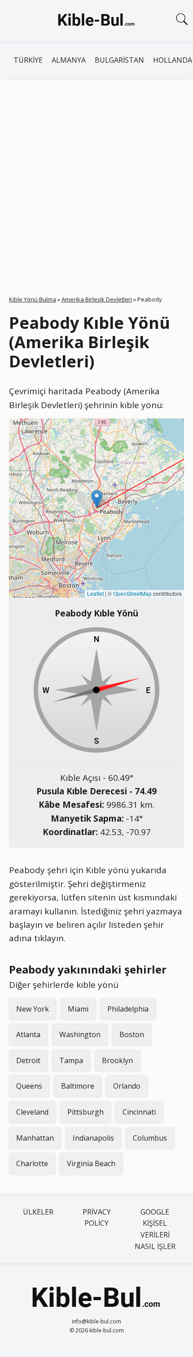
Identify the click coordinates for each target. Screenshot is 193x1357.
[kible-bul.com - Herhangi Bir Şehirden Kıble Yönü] (96, 21)
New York (32, 1009)
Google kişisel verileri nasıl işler (155, 1229)
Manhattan (35, 1138)
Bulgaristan (119, 60)
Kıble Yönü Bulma (32, 299)
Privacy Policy (97, 1217)
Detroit (28, 1060)
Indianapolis (93, 1138)
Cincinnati (139, 1112)
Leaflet (95, 593)
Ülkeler (38, 1212)
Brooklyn (117, 1060)
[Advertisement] (96, 178)
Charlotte (32, 1163)
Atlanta (28, 1034)
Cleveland (32, 1112)
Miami (78, 1009)
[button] (96, 499)
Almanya (69, 60)
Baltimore (77, 1086)
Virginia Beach (91, 1163)
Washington (80, 1034)
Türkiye (28, 60)
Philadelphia (128, 1009)
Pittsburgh (85, 1112)
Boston (131, 1034)
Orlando (126, 1086)
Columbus (150, 1138)
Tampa (71, 1060)
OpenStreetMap (132, 593)
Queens (29, 1086)
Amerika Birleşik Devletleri (96, 299)
